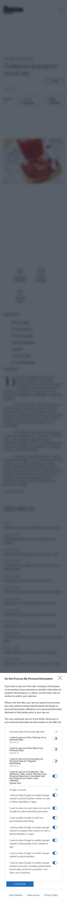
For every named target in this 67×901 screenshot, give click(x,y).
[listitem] (33, 731)
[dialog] (33, 787)
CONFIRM (20, 884)
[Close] (61, 679)
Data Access (33, 895)
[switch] (55, 738)
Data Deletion (16, 895)
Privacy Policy (51, 895)
